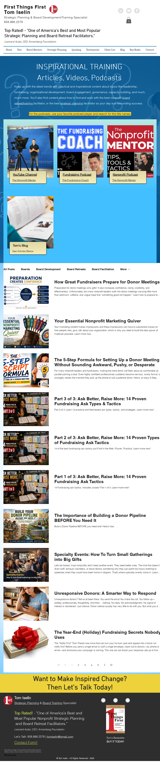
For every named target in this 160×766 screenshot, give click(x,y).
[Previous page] (65, 665)
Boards (25, 269)
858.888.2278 (36, 736)
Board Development (48, 269)
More (123, 269)
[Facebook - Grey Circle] (137, 10)
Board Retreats (76, 269)
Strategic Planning (26, 703)
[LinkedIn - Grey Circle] (120, 10)
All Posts (9, 269)
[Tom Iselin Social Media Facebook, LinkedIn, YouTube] (129, 10)
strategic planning (71, 103)
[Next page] (105, 665)
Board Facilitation (103, 269)
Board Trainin (51, 703)
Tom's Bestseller (115, 737)
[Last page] (111, 665)
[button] (128, 20)
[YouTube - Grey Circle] (127, 700)
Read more (10, 755)
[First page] (59, 665)
